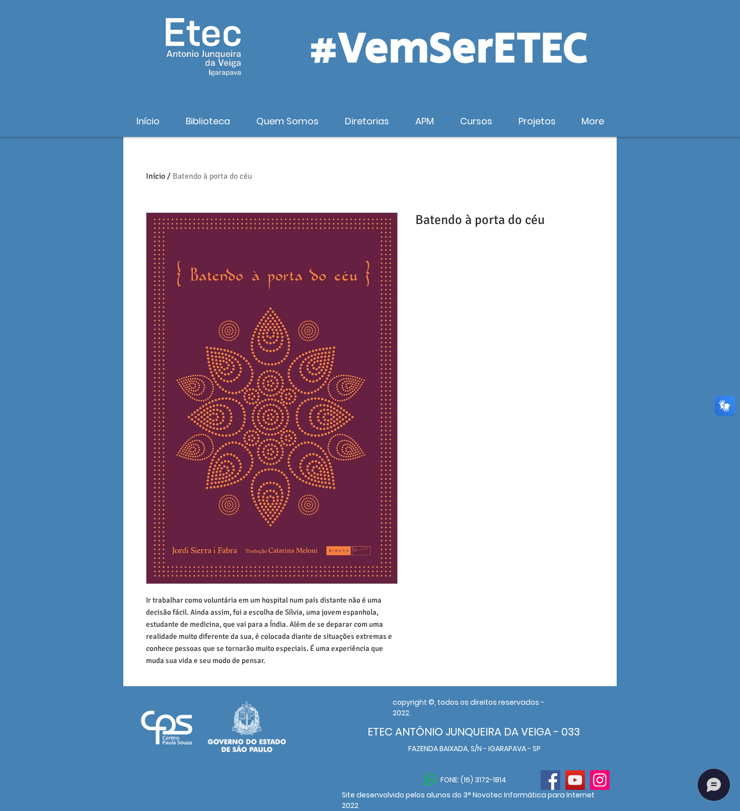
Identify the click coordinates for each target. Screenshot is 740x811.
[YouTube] (575, 780)
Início (155, 176)
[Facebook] (550, 780)
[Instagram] (600, 780)
